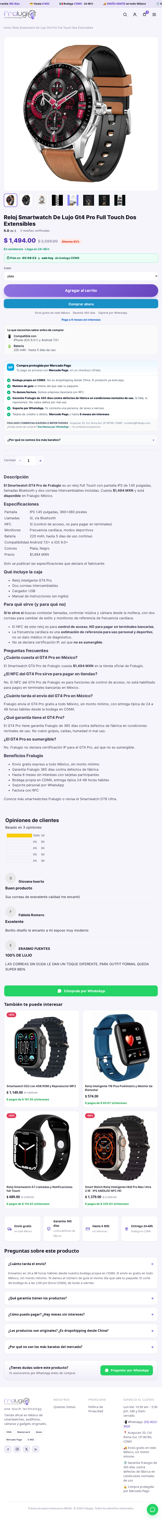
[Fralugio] (20, 14)
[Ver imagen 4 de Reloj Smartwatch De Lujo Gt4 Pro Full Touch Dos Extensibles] (57, 200)
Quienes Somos (65, 1407)
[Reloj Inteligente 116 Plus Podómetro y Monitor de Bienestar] (120, 1047)
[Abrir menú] (154, 14)
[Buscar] (125, 14)
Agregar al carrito (81, 290)
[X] (26, 1449)
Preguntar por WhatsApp (130, 1370)
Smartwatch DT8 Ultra (98, 799)
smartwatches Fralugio (43, 799)
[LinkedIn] (35, 1449)
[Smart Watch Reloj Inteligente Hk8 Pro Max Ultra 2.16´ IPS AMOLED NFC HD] (120, 1148)
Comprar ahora (81, 304)
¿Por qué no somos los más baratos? (34, 440)
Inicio (7, 27)
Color (7, 268)
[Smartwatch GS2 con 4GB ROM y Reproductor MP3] (42, 1047)
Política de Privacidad (95, 1409)
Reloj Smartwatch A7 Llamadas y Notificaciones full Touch (39, 1188)
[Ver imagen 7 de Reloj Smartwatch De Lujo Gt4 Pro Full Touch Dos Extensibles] (104, 200)
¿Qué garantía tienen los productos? (81, 1298)
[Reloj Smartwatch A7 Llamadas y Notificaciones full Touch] (42, 1148)
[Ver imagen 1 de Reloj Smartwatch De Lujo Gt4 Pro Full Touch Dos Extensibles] (10, 200)
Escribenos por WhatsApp (53, 426)
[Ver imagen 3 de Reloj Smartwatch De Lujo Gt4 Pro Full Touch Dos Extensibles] (42, 200)
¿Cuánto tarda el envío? (81, 1264)
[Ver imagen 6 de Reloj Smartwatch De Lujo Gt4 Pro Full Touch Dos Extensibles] (88, 200)
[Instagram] (17, 1449)
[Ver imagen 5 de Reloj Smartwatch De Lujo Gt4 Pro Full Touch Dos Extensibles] (73, 200)
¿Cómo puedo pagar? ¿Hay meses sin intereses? (81, 1314)
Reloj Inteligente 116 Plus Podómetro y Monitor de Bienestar (119, 1088)
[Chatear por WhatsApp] (152, 1509)
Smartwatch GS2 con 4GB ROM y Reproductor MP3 (41, 1086)
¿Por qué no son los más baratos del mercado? (81, 1347)
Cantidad (10, 460)
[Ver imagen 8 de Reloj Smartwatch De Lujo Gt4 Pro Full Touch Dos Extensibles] (120, 200)
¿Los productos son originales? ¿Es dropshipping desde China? (81, 1331)
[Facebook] (7, 1449)
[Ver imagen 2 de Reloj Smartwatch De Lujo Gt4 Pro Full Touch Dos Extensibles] (26, 200)
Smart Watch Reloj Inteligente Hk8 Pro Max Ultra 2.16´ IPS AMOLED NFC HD (118, 1188)
